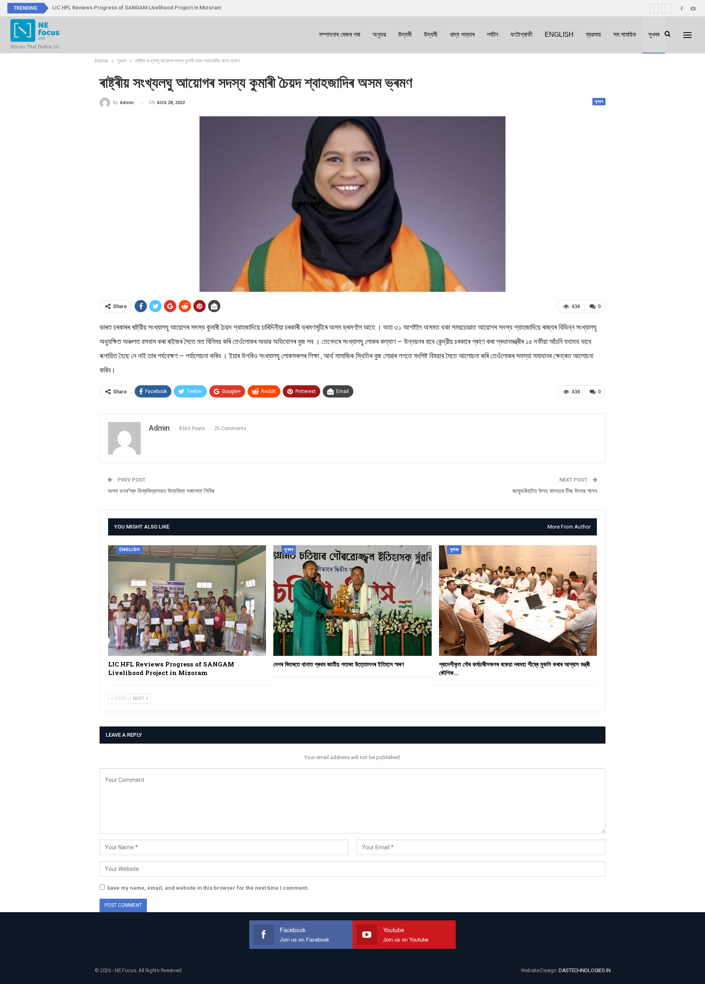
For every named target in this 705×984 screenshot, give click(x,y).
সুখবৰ (653, 34)
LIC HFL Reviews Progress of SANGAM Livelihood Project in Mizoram (136, 7)
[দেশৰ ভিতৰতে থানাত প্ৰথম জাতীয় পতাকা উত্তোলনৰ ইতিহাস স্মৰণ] (352, 600)
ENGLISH (559, 34)
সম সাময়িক (624, 34)
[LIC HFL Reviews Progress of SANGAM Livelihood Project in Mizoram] (187, 600)
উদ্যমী (405, 34)
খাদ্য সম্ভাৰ (462, 34)
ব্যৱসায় (593, 34)
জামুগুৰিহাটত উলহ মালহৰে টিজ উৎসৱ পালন (554, 491)
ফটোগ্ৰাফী (521, 34)
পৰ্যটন (492, 34)
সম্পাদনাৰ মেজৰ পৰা (339, 34)
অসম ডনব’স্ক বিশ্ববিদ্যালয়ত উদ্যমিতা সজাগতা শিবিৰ (161, 491)
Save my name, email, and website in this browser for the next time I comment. (208, 888)
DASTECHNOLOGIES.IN (585, 970)
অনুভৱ (379, 34)
